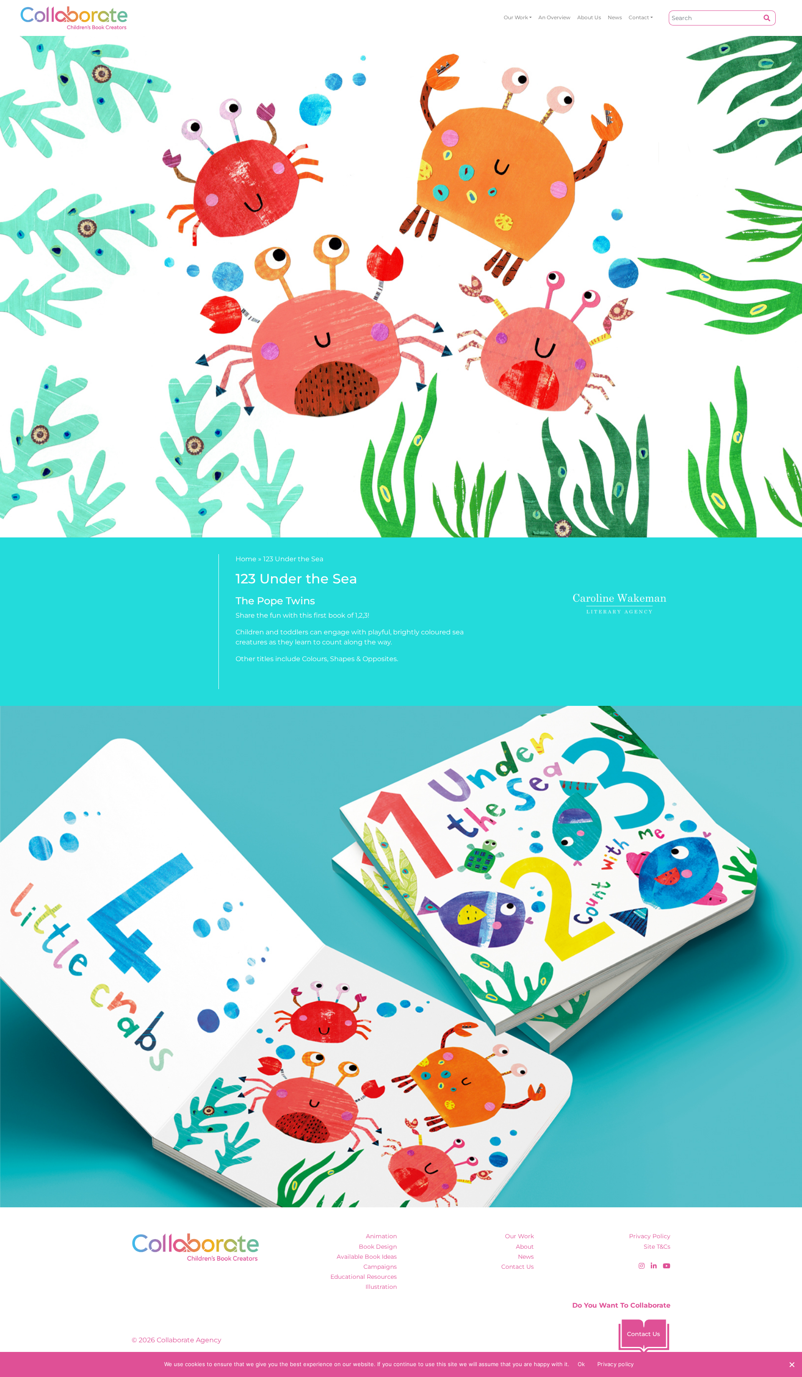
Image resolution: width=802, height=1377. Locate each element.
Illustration (381, 1286)
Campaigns (380, 1266)
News (615, 17)
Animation (381, 1236)
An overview (554, 17)
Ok (581, 1364)
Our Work (516, 17)
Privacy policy (615, 1364)
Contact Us (517, 1266)
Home (246, 559)
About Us (589, 17)
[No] (791, 1364)
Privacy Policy (649, 1236)
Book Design (378, 1246)
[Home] (74, 17)
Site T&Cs (657, 1246)
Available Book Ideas (367, 1256)
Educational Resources (363, 1276)
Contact (639, 17)
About (525, 1246)
